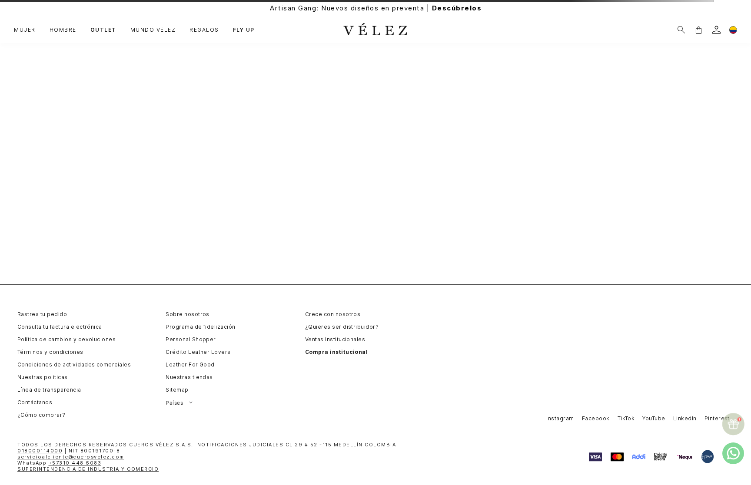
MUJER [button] (25, 30)
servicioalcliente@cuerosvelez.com (70, 457)
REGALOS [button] (204, 30)
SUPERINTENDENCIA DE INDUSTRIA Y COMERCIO (88, 469)
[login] (716, 30)
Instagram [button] (560, 418)
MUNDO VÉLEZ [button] (153, 30)
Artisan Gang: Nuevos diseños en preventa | (376, 8)
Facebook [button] (596, 418)
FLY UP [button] (244, 30)
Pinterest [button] (717, 418)
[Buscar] (681, 29)
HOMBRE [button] (63, 30)
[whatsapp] (733, 453)
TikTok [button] (626, 418)
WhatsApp (59, 463)
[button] (698, 30)
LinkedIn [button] (685, 418)
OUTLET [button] (103, 30)
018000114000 (40, 451)
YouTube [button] (653, 418)
